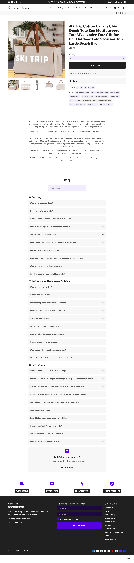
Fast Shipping (22, 491)
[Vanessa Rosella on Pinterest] (12, 2)
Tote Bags (61, 8)
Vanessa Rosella (24, 551)
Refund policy (110, 518)
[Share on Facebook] (116, 13)
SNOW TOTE (115, 96)
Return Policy (110, 521)
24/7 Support (52, 491)
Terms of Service (111, 528)
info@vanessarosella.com (19, 519)
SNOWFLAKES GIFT (104, 100)
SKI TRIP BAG (114, 92)
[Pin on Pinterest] (120, 13)
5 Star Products (112, 491)
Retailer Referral (104, 8)
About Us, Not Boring (112, 539)
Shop (71, 8)
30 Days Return (82, 491)
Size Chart (108, 525)
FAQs (107, 511)
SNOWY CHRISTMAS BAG (78, 104)
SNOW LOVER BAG (88, 96)
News (107, 535)
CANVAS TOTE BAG (82, 92)
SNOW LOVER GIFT (102, 96)
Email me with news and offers (68, 519)
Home (52, 8)
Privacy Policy (110, 514)
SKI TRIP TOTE (74, 96)
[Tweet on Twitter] (118, 13)
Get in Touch (67, 467)
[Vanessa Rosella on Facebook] (9, 2)
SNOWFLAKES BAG (89, 100)
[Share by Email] (125, 13)
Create (79, 8)
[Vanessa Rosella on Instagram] (14, 2)
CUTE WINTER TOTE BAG (99, 92)
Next (63, 49)
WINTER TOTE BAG (106, 104)
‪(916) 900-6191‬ (15, 522)
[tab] (97, 81)
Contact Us (90, 8)
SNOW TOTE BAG (75, 100)
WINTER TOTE (92, 104)
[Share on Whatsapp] (122, 13)
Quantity (72, 54)
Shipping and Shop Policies (115, 532)
